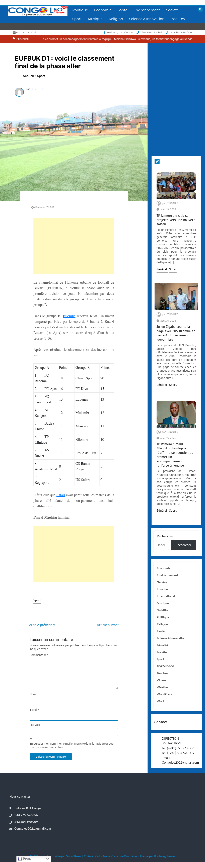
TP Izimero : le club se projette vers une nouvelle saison (176, 220)
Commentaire (39, 655)
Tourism (162, 673)
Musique (95, 19)
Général (162, 269)
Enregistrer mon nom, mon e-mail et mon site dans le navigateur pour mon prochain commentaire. (72, 745)
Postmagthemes (165, 856)
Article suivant (108, 625)
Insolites (178, 19)
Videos (161, 680)
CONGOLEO (38, 89)
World (161, 701)
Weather (163, 687)
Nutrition (163, 610)
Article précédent (42, 625)
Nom (33, 694)
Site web (35, 724)
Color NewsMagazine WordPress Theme (122, 856)
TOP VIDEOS (165, 666)
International (166, 596)
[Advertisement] (73, 246)
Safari (60, 494)
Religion (116, 19)
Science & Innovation (146, 19)
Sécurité (162, 645)
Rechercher (165, 536)
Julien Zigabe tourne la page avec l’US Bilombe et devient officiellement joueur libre (176, 333)
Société (172, 10)
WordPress (164, 694)
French (27, 858)
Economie (103, 10)
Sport (77, 19)
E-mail (34, 709)
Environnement (147, 10)
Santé (122, 10)
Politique (80, 10)
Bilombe (69, 315)
